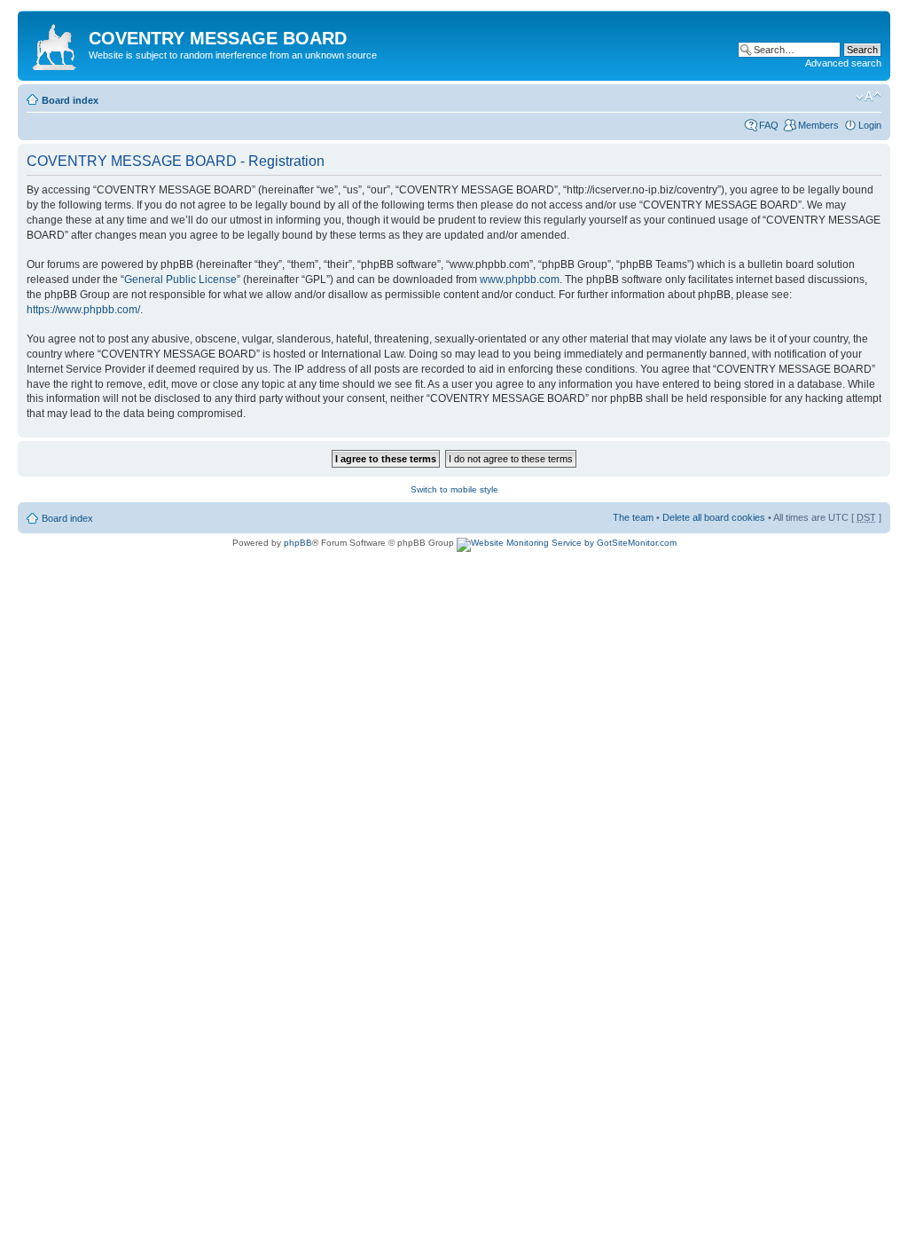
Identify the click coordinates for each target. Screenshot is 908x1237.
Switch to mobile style (454, 489)
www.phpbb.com (520, 279)
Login (869, 125)
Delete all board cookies (713, 517)
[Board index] (55, 43)
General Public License (180, 279)
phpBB (298, 543)
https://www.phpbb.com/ (83, 309)
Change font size (868, 97)
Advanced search (843, 63)
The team (633, 517)
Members (818, 125)
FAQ (769, 125)
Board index (70, 100)
